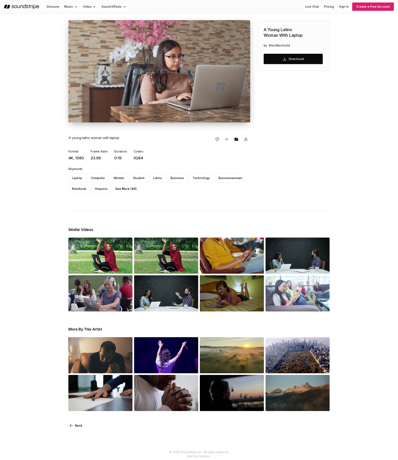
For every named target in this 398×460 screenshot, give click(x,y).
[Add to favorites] (217, 139)
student (138, 178)
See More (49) (126, 188)
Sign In (344, 6)
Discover (53, 6)
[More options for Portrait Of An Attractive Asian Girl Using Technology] (323, 305)
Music (68, 6)
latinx (157, 178)
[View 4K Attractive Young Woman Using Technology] (100, 305)
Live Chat (312, 6)
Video (87, 6)
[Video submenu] (94, 6)
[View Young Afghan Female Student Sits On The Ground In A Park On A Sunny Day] (166, 268)
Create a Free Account (373, 6)
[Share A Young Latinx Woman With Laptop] (245, 139)
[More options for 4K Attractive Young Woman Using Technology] (126, 305)
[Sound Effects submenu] (125, 6)
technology (201, 178)
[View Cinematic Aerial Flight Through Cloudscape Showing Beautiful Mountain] (298, 405)
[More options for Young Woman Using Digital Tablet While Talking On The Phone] (257, 305)
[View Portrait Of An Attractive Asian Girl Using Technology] (298, 305)
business (177, 178)
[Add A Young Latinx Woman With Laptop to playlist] (226, 139)
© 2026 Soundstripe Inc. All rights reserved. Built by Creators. (199, 454)
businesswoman (230, 178)
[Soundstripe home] (21, 6)
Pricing (329, 6)
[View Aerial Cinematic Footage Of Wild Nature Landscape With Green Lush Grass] (232, 367)
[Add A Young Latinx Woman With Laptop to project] (236, 139)
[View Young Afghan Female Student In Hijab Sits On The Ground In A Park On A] (100, 268)
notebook (79, 188)
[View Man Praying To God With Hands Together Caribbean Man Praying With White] (166, 405)
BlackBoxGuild (279, 45)
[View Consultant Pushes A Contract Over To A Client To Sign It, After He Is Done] (100, 405)
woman (119, 178)
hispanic (101, 188)
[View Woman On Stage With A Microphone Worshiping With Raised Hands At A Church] (166, 367)
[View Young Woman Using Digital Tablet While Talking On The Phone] (232, 305)
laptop (77, 178)
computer (98, 178)
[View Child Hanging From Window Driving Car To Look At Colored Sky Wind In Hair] (232, 405)
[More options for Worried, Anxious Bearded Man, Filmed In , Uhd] (126, 367)
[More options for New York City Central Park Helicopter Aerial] (323, 367)
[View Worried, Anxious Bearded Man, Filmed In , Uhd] (100, 367)
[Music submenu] (76, 6)
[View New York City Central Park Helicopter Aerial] (298, 367)
